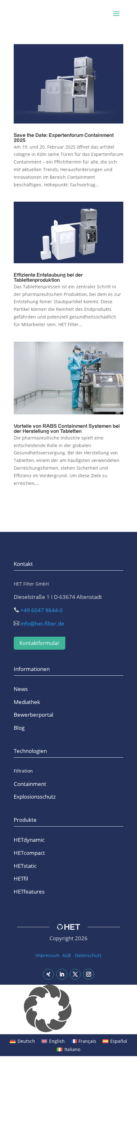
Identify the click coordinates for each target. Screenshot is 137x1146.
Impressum (47, 955)
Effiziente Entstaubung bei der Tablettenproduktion (48, 278)
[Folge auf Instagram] (88, 974)
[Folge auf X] (75, 974)
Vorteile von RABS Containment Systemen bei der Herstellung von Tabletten (67, 429)
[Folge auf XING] (48, 974)
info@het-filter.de (42, 623)
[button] (68, 1010)
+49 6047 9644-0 (41, 610)
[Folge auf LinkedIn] (61, 974)
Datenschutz (88, 955)
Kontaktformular (39, 643)
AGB (66, 955)
